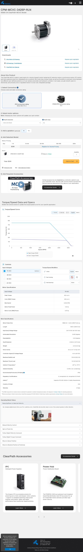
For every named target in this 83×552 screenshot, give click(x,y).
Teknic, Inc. (42, 540)
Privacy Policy (35, 548)
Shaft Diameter (8, 120)
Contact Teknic (57, 392)
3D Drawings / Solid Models (14, 63)
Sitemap (46, 550)
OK (10, 549)
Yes (29, 130)
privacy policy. (9, 545)
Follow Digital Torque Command (12, 437)
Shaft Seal (47, 120)
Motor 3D (14, 50)
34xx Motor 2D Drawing (13, 59)
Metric (77, 212)
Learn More (19, 508)
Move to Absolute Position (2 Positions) (14, 445)
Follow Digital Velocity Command (12, 433)
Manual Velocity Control (9, 425)
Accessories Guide (50, 187)
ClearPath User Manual (12, 67)
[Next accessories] (44, 517)
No (24, 130)
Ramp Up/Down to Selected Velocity (13, 403)
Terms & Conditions (51, 548)
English (73, 212)
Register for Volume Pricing (50, 146)
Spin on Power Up (8, 429)
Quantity (76, 152)
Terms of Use (42, 548)
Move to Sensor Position (9, 441)
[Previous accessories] (39, 517)
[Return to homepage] (5, 4)
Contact (29, 548)
